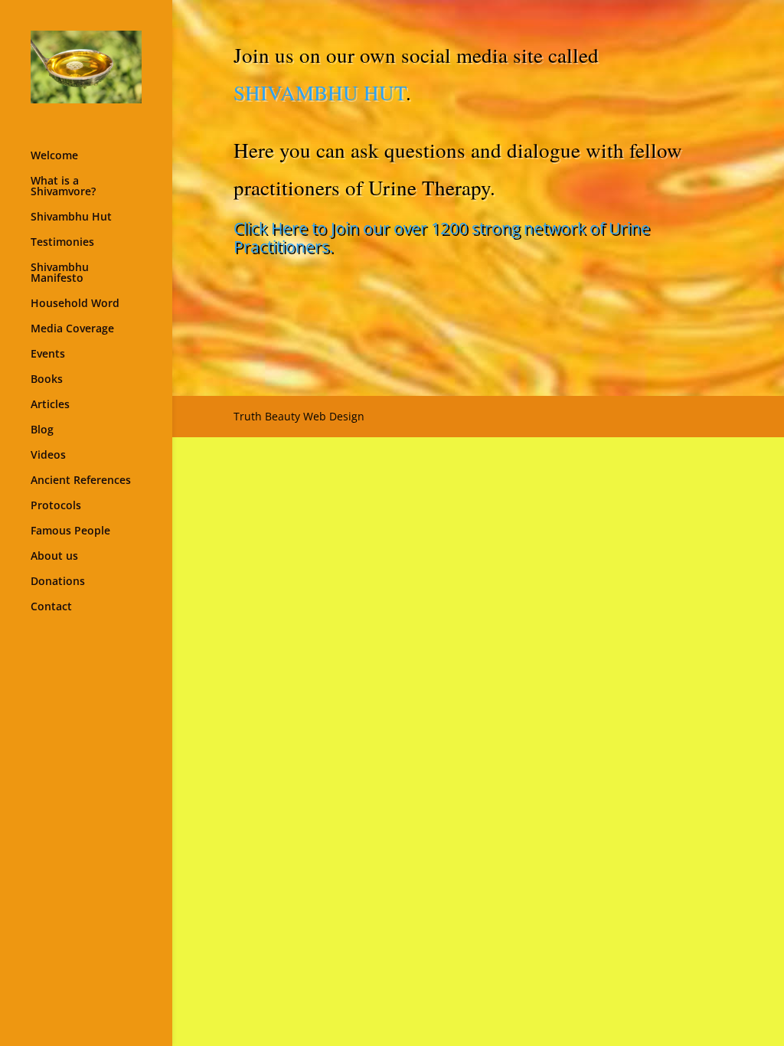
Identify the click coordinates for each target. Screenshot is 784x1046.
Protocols (56, 506)
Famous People (70, 531)
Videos (48, 455)
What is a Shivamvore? (63, 186)
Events (48, 354)
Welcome (54, 156)
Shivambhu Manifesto (60, 273)
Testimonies (62, 243)
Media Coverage (72, 329)
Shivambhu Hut (71, 217)
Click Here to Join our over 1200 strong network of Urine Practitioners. (442, 237)
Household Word (75, 304)
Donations (58, 582)
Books (47, 380)
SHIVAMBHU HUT (320, 92)
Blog (42, 430)
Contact (51, 607)
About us (54, 557)
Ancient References (81, 481)
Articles (50, 405)
